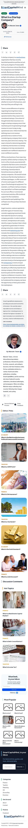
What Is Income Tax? (10, 667)
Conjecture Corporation (17, 823)
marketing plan (15, 230)
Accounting (6, 792)
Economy (4, 435)
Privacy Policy (4, 825)
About (4, 803)
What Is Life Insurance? (9, 494)
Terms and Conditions (13, 825)
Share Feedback (20, 404)
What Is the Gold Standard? (10, 549)
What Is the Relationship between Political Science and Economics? (12, 438)
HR (4, 790)
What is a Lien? (7, 713)
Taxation (4, 464)
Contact (5, 805)
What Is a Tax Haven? (8, 522)
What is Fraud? (18, 713)
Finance (4, 492)
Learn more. (14, 3)
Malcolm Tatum (14, 25)
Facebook (6, 813)
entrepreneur (8, 263)
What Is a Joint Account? (9, 577)
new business (20, 57)
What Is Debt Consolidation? (12, 641)
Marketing (6, 787)
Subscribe (14, 689)
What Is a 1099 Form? (8, 467)
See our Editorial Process (9, 404)
